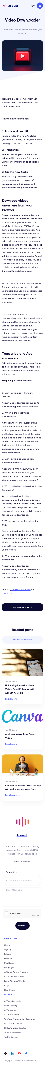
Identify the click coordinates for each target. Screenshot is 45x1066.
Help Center (9, 990)
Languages (9, 967)
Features (8, 958)
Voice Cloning (10, 1005)
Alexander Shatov (20, 589)
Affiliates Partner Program (16, 972)
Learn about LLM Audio (15, 981)
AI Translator (10, 1010)
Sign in (7, 945)
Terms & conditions (23, 861)
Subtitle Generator (12, 1032)
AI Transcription (11, 1014)
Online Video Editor (13, 1023)
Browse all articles (22, 639)
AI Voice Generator (13, 1001)
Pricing (7, 954)
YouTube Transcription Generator (19, 1019)
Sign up (7, 949)
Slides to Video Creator (15, 1028)
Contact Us (11, 872)
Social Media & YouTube (16, 85)
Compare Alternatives (14, 976)
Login (32, 5)
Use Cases (9, 963)
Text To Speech (11, 1037)
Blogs (6, 985)
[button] (40, 5)
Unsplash (7, 593)
